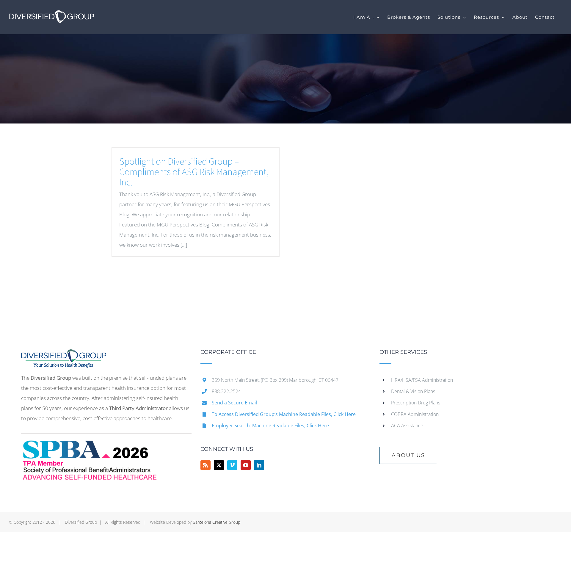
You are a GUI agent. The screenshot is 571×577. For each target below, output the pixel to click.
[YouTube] (246, 465)
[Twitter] (219, 465)
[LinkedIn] (259, 465)
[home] (63, 354)
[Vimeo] (232, 465)
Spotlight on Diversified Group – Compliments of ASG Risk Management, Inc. (194, 172)
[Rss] (205, 465)
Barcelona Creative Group (216, 522)
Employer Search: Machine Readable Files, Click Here (270, 425)
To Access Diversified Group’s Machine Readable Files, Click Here (284, 414)
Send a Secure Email (234, 402)
